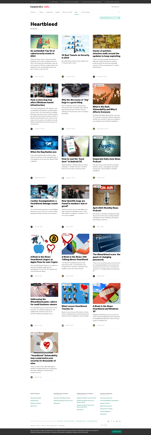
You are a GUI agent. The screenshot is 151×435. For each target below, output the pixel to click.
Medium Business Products (85, 393)
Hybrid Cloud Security (106, 406)
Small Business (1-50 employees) (71, 1)
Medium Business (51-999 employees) (92, 1)
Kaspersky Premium (35, 403)
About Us (39, 425)
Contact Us (32, 425)
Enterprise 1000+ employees (112, 1)
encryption (67, 186)
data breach (98, 137)
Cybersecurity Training (106, 408)
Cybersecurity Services (106, 398)
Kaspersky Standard (35, 398)
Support (57, 12)
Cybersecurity (37, 36)
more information (83, 432)
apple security (99, 85)
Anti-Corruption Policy (69, 421)
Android (66, 137)
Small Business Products (61, 393)
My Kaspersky (115, 7)
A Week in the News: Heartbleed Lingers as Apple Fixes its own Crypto (44, 259)
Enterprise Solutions (106, 393)
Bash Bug (35, 137)
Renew (41, 12)
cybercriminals (37, 186)
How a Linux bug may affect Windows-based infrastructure (41, 102)
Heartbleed (98, 36)
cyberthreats (37, 284)
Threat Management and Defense (109, 400)
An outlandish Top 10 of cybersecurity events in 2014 (42, 53)
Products (32, 12)
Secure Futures (85, 12)
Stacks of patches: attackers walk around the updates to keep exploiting (106, 53)
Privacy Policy (60, 421)
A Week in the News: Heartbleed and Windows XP (105, 309)
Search (119, 17)
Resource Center (67, 12)
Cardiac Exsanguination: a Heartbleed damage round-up (44, 203)
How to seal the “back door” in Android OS (73, 160)
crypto (97, 284)
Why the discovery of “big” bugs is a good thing (75, 101)
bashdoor (67, 36)
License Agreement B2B (92, 421)
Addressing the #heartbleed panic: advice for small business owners (43, 302)
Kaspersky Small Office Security (62, 398)
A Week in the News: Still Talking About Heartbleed (75, 258)
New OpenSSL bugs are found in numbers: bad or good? (74, 203)
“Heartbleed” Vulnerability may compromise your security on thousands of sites (43, 359)
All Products (33, 406)
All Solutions (103, 414)
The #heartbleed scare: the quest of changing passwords (106, 257)
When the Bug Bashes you (43, 152)
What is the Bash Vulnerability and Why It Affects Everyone (105, 109)
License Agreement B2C (80, 421)
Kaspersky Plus (34, 400)
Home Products (54, 1)
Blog (76, 12)
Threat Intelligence (105, 411)
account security (38, 334)
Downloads (49, 12)
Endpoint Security (105, 403)
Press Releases (61, 425)
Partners (44, 425)
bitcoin (35, 235)
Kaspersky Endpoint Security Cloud (63, 400)
